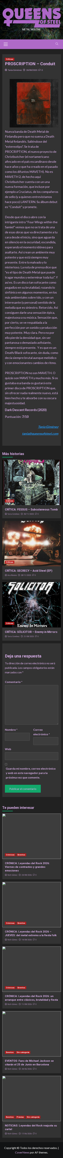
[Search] (57, 44)
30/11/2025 (29, 514)
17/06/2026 (27, 1134)
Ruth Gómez (13, 875)
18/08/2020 (31, 70)
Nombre (11, 729)
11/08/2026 (27, 1004)
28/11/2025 (26, 575)
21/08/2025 (29, 636)
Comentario (13, 681)
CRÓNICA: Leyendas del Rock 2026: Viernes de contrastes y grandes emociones (27, 867)
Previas (20, 1117)
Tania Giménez (15, 70)
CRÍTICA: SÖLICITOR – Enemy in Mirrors (31, 632)
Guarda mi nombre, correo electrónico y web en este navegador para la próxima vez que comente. (31, 773)
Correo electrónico (41, 732)
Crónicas (10, 855)
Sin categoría (23, 1052)
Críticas (9, 59)
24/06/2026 (27, 1069)
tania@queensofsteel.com (40, 433)
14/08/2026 (27, 940)
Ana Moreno (12, 575)
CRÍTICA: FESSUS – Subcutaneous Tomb (31, 509)
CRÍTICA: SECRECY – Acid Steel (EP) (28, 570)
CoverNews (22, 1152)
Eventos (21, 855)
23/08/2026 (27, 875)
